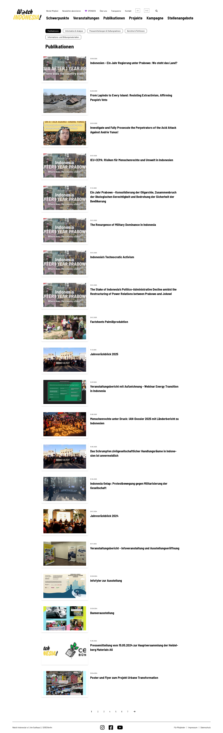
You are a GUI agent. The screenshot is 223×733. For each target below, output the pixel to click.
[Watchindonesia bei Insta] (102, 727)
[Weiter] (133, 711)
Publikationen (53, 31)
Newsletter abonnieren (71, 11)
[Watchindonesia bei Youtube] (120, 727)
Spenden (92, 11)
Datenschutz (206, 727)
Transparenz (116, 11)
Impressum (192, 727)
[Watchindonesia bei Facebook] (111, 727)
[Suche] (156, 11)
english (138, 11)
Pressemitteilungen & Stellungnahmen (105, 31)
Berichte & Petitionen (136, 31)
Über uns (103, 11)
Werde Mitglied (52, 11)
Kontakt (128, 11)
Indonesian (146, 11)
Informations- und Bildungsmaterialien (63, 37)
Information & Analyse (74, 31)
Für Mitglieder (179, 727)
